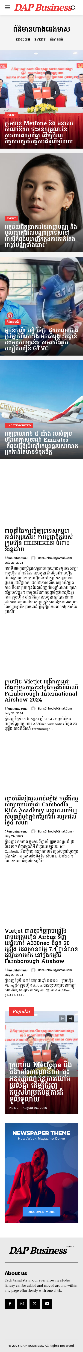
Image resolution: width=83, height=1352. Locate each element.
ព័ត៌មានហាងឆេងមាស (16, 558)
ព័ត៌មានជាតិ (56, 40)
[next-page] (70, 1018)
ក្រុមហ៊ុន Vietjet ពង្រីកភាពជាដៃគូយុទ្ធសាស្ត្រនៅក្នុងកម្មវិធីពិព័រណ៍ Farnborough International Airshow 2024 (41, 691)
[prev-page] (62, 1018)
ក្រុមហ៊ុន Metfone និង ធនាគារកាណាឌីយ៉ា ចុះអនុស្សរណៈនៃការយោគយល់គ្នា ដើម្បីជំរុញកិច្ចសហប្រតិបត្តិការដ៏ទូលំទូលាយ (40, 1083)
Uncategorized (18, 425)
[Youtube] (47, 1304)
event (40, 40)
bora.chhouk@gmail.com (55, 558)
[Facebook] (10, 1304)
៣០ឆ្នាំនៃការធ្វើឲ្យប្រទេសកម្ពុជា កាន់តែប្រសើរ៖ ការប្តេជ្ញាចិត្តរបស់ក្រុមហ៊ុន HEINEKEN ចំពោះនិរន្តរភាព (39, 541)
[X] (35, 1304)
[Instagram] (22, 1304)
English (23, 40)
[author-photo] (34, 558)
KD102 (13, 1108)
